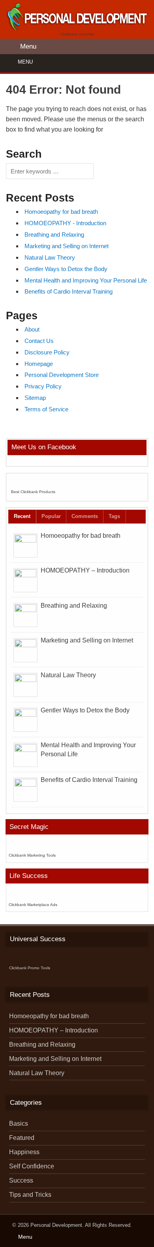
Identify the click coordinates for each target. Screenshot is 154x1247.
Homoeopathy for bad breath (61, 211)
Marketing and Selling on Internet (66, 246)
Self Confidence (31, 1166)
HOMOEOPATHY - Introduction (65, 223)
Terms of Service (46, 409)
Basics (18, 1123)
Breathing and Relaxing (54, 234)
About (31, 329)
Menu (25, 62)
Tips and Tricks (30, 1194)
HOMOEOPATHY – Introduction (85, 570)
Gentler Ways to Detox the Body (65, 269)
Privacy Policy (43, 386)
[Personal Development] (77, 27)
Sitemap (35, 397)
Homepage (38, 363)
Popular (51, 516)
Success (21, 1180)
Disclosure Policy (46, 352)
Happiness (24, 1152)
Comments (84, 516)
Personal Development (56, 1225)
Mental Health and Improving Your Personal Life (85, 280)
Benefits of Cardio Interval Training (68, 291)
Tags (114, 516)
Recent (22, 516)
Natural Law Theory (49, 257)
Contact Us (39, 340)
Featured (21, 1137)
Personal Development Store (61, 374)
